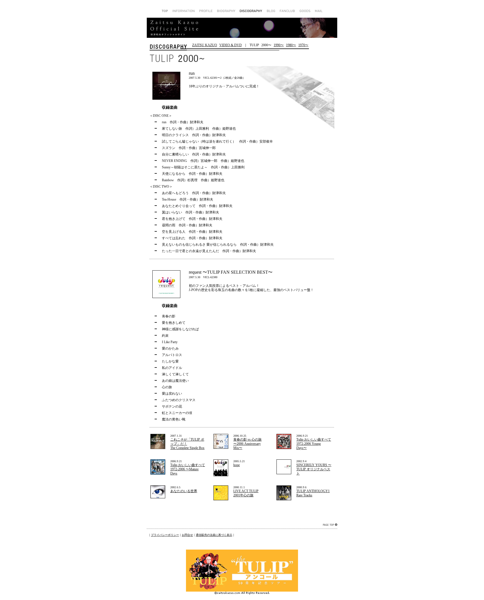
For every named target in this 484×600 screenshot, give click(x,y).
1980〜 (291, 45)
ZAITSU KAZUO (204, 45)
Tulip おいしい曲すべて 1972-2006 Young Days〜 (313, 444)
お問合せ (187, 534)
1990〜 (279, 45)
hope (236, 465)
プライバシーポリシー (165, 534)
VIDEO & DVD (230, 45)
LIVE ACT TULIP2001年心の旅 (246, 493)
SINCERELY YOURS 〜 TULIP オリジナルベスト (313, 469)
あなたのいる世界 (183, 491)
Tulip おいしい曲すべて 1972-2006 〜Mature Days (187, 469)
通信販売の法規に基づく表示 (214, 534)
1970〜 (303, 45)
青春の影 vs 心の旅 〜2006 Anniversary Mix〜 (247, 444)
